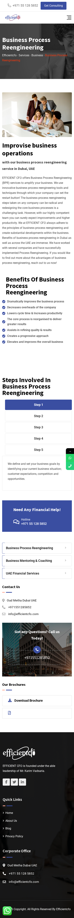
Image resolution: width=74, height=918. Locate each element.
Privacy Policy (14, 836)
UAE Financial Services (22, 573)
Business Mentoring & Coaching (29, 561)
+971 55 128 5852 (25, 5)
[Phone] (70, 466)
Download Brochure (28, 700)
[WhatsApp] (70, 458)
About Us (11, 820)
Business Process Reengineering (29, 548)
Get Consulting (53, 5)
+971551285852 (19, 607)
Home (9, 813)
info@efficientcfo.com (23, 614)
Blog (8, 828)
